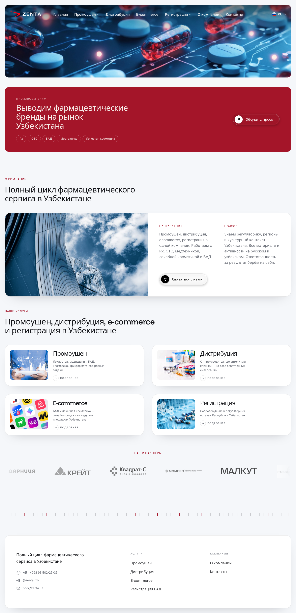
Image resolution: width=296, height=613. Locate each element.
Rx (21, 138)
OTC (34, 138)
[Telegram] (25, 572)
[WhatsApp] (18, 572)
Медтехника (69, 138)
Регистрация (176, 14)
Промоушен (85, 14)
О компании (208, 14)
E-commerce (147, 14)
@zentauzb (31, 580)
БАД (49, 138)
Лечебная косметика (100, 138)
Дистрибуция (118, 14)
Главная (60, 14)
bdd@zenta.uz (33, 588)
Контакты (234, 14)
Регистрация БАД (145, 589)
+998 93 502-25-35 (44, 572)
